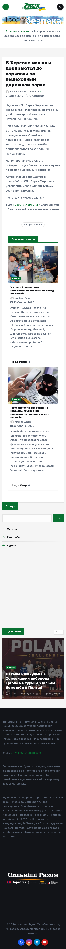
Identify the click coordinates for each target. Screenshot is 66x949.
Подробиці (19, 361)
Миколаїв (13, 537)
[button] (56, 632)
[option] (33, 668)
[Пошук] (58, 518)
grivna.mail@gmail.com (26, 753)
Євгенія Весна (18, 92)
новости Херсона (25, 205)
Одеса (11, 545)
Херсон (12, 529)
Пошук (10, 506)
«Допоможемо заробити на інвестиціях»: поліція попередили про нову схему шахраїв (29, 412)
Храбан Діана (23, 298)
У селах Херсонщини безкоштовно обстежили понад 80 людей (32, 290)
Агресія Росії (34, 225)
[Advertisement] (33, 588)
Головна (11, 31)
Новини (25, 31)
